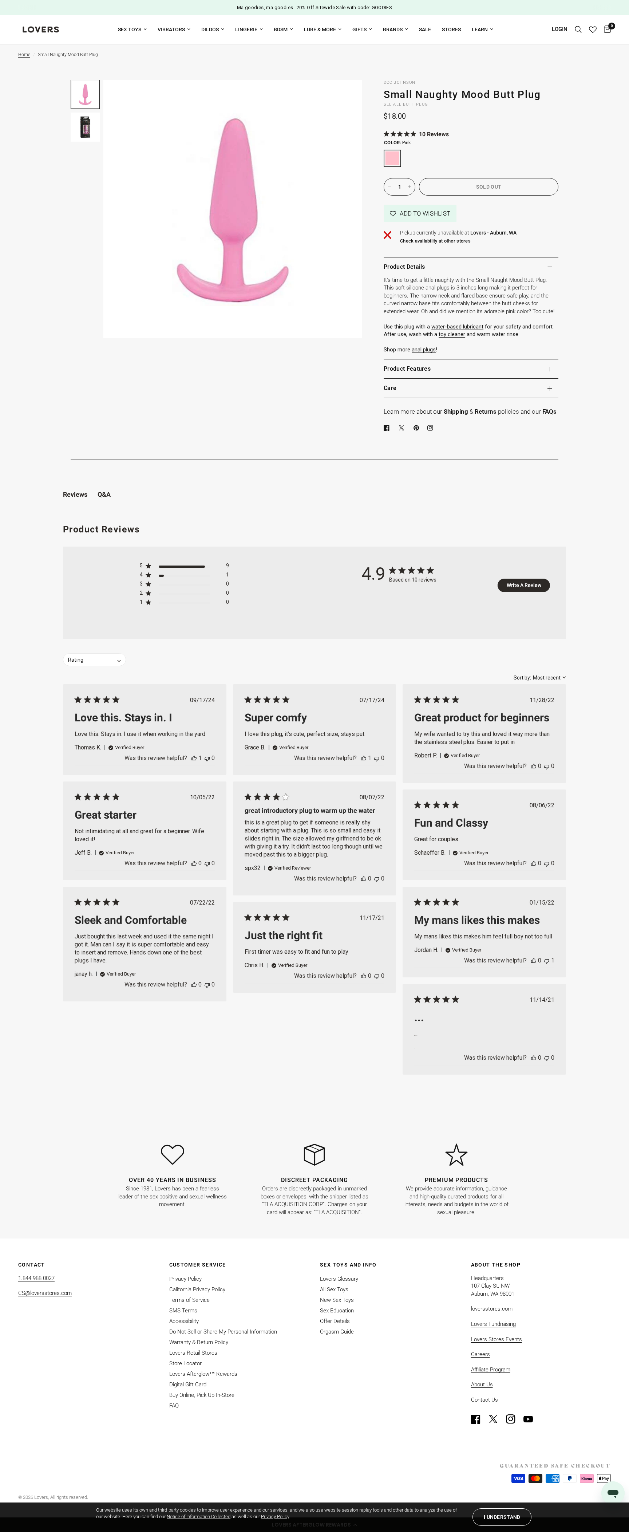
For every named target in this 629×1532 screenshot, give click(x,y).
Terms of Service (189, 1300)
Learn (480, 29)
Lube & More (320, 29)
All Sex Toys (334, 1289)
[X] (403, 428)
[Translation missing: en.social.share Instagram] (431, 428)
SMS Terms (183, 1310)
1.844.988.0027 (36, 1278)
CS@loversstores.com (45, 1293)
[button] (420, 213)
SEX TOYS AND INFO (348, 1264)
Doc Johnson (399, 82)
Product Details (404, 266)
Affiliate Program (490, 1369)
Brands (393, 29)
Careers (480, 1354)
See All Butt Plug (406, 104)
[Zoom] (346, 95)
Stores (451, 29)
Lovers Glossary (339, 1279)
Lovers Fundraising (493, 1324)
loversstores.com (492, 1308)
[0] (605, 29)
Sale (425, 29)
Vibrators (171, 29)
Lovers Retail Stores (193, 1353)
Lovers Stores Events (496, 1339)
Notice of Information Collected (198, 1516)
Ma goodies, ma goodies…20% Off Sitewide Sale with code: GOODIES (314, 7)
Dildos (210, 29)
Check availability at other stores (435, 241)
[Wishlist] (592, 29)
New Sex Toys (337, 1300)
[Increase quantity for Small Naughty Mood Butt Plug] (409, 186)
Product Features (407, 368)
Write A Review (524, 585)
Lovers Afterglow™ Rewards (203, 1374)
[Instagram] (514, 1419)
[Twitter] (496, 1419)
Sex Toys (129, 29)
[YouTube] (531, 1419)
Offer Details (335, 1321)
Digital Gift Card (187, 1384)
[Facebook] (388, 428)
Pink (392, 158)
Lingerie (246, 29)
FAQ (174, 1405)
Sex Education (337, 1310)
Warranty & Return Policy (198, 1342)
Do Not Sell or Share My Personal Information (223, 1331)
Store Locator (185, 1363)
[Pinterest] (418, 428)
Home (24, 54)
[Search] (578, 29)
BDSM (281, 29)
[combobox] (540, 678)
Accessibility (184, 1321)
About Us (482, 1384)
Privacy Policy (185, 1279)
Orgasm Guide (337, 1331)
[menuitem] (132, 29)
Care (390, 388)
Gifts (359, 29)
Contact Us (484, 1400)
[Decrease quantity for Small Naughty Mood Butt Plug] (389, 186)
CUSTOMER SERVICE (197, 1264)
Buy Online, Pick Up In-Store (201, 1395)
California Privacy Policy (197, 1289)
